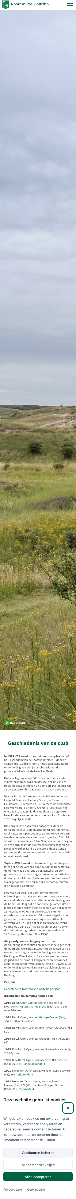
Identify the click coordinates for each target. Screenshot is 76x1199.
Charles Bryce (37, 1006)
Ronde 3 (28, 1064)
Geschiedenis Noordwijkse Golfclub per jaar (32, 989)
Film (17, 1053)
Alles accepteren (38, 1177)
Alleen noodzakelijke (38, 1165)
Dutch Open (19, 1003)
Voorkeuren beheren (38, 1153)
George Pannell (48, 1017)
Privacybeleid (12, 1189)
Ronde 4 (39, 1064)
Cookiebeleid (36, 1189)
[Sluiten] (68, 1108)
